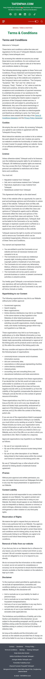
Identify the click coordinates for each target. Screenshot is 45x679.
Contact (11, 646)
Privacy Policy (29, 646)
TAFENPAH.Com (22, 4)
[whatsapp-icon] (29, 14)
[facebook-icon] (10, 14)
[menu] (4, 21)
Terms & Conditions (11, 650)
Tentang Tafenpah (33, 650)
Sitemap (22, 650)
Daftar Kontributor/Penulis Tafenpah (22, 656)
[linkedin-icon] (24, 14)
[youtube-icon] (20, 14)
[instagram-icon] (15, 14)
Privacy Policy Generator (33, 118)
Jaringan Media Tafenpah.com (22, 659)
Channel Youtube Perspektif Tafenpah (21, 666)
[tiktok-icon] (34, 14)
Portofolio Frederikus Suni (21, 663)
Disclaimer (19, 646)
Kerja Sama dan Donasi (21, 653)
